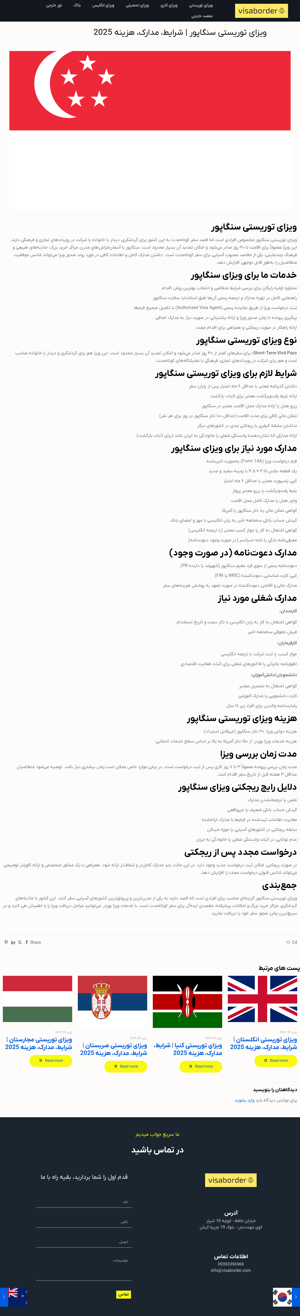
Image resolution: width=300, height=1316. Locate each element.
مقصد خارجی (202, 16)
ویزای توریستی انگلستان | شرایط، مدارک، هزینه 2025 (263, 1043)
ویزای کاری (169, 5)
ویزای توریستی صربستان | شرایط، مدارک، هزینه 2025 (113, 1049)
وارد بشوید (244, 1100)
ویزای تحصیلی (137, 5)
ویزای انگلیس (103, 5)
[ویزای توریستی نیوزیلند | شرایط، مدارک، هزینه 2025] (4, 1297)
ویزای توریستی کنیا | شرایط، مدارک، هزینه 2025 (188, 1049)
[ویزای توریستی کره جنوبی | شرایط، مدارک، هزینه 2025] (296, 1297)
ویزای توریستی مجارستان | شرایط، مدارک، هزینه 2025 (38, 1043)
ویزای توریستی (201, 5)
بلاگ (77, 5)
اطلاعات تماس (231, 1257)
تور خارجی (54, 5)
